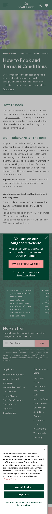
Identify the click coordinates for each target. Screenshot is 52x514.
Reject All (23, 494)
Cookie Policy (10, 479)
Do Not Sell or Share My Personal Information (24, 503)
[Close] (44, 449)
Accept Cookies (24, 487)
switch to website (26, 263)
